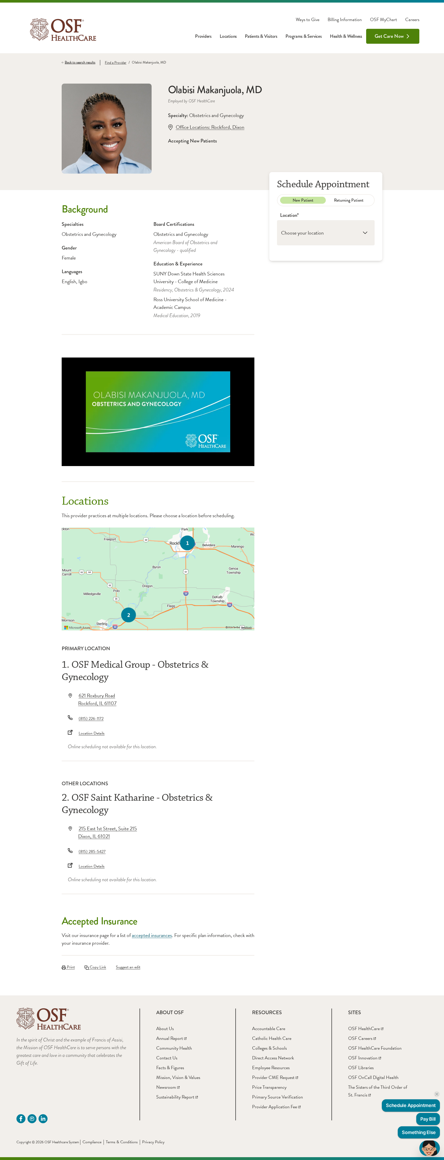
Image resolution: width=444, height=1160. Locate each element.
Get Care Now (389, 36)
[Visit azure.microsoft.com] (77, 627)
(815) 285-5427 (92, 852)
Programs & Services (303, 36)
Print (70, 967)
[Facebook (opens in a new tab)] (20, 1118)
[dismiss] (437, 1094)
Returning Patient (349, 200)
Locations (228, 36)
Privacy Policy (153, 1142)
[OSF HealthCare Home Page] (63, 29)
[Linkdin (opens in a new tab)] (43, 1118)
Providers (203, 36)
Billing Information (345, 19)
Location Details (92, 733)
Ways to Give (307, 19)
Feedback (246, 627)
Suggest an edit (128, 967)
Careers (412, 19)
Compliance (91, 1142)
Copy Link (97, 967)
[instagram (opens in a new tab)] (31, 1118)
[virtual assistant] (429, 1148)
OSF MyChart (383, 19)
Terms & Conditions (122, 1142)
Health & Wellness (346, 36)
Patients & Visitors (261, 36)
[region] (158, 579)
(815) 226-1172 (91, 719)
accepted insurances (152, 935)
